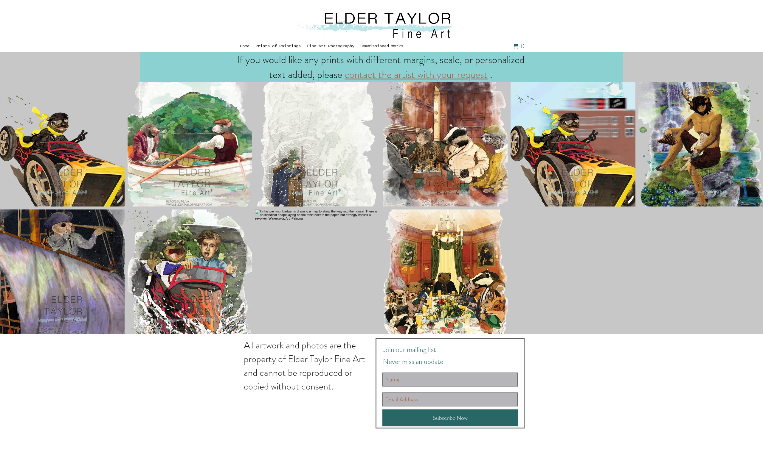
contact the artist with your (401, 74)
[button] (520, 46)
